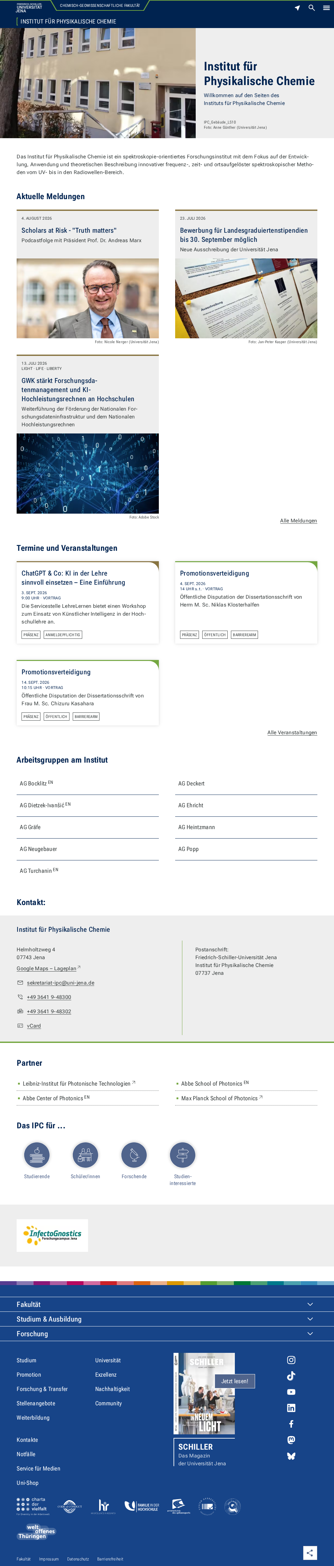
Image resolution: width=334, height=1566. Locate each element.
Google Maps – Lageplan (49, 968)
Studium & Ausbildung (49, 1319)
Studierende (37, 1176)
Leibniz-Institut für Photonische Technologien (79, 1083)
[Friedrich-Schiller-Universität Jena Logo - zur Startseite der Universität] (29, 7)
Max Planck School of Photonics (222, 1098)
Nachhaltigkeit (112, 1388)
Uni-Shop (28, 1482)
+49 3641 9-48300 (49, 997)
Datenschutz (78, 1559)
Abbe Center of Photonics (56, 1098)
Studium (26, 1360)
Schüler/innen (85, 1176)
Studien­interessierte (183, 1179)
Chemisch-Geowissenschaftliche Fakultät (100, 5)
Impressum (49, 1559)
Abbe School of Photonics (215, 1083)
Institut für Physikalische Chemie (68, 21)
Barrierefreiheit (110, 1559)
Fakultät (29, 1304)
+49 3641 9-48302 (49, 1011)
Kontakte (27, 1439)
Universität (108, 1360)
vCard (34, 1026)
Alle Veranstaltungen (292, 732)
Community (108, 1403)
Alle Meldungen (298, 521)
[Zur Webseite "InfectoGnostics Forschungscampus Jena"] (52, 1235)
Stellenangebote (36, 1403)
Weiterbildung (33, 1417)
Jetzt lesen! (235, 1381)
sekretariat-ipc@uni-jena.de (60, 983)
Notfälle (26, 1454)
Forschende (134, 1176)
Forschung (32, 1334)
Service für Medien (38, 1468)
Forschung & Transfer (42, 1388)
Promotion (29, 1374)
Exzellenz (106, 1374)
